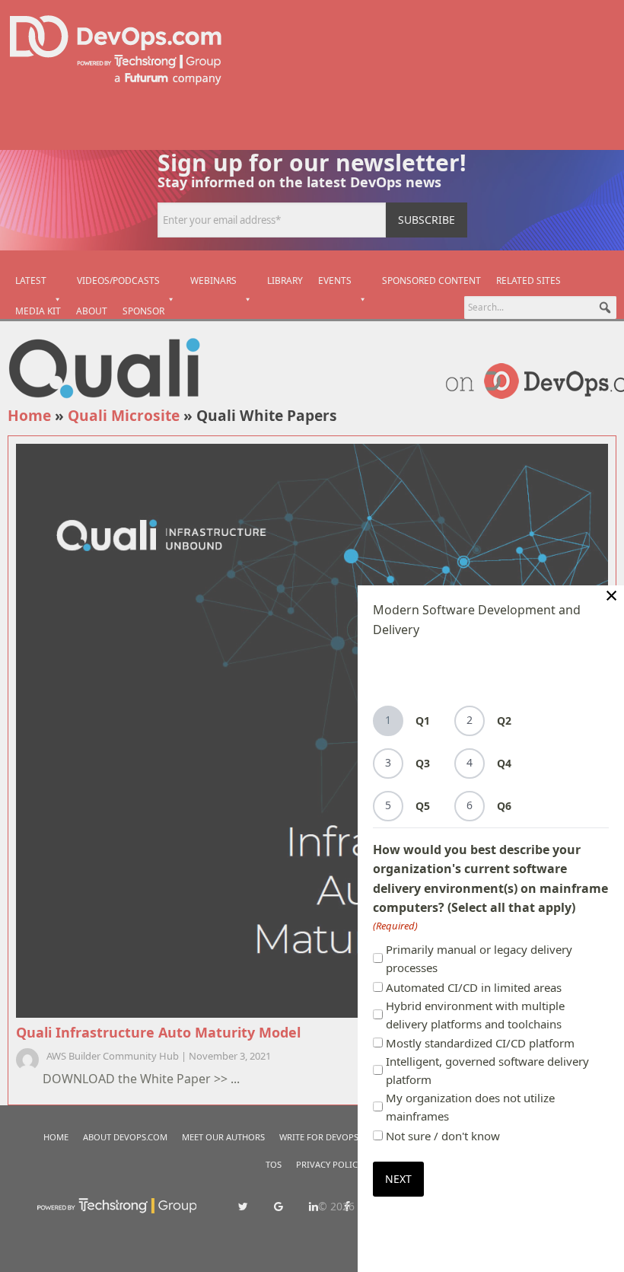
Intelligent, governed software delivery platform (487, 1070)
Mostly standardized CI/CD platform (480, 1042)
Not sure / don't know (443, 1135)
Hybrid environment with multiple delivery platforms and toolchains (475, 1014)
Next (398, 1179)
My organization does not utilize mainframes (470, 1107)
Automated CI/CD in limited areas (474, 987)
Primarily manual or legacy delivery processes (479, 958)
